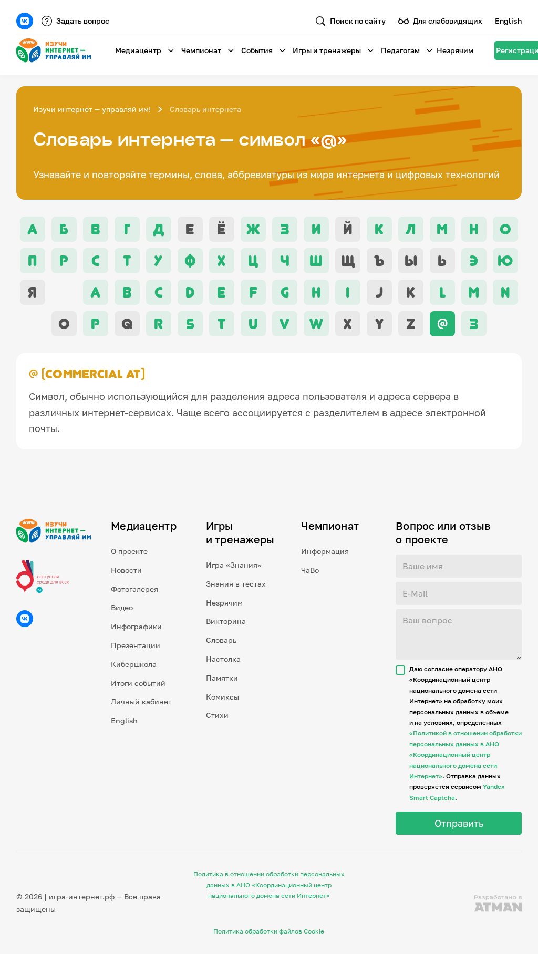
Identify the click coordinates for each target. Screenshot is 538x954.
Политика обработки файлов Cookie (268, 931)
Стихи (217, 715)
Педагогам (400, 50)
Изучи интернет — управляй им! (92, 109)
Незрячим (455, 50)
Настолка (223, 658)
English (508, 20)
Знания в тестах (236, 583)
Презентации (135, 645)
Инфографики (136, 626)
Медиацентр (138, 50)
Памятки (222, 677)
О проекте (129, 551)
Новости (126, 570)
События (257, 50)
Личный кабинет (141, 701)
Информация (325, 551)
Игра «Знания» (234, 564)
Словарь (221, 639)
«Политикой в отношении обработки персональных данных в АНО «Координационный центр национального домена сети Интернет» (465, 754)
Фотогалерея (134, 588)
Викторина (226, 621)
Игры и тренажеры (327, 50)
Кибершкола (134, 664)
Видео (122, 607)
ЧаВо (310, 570)
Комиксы (222, 696)
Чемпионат (201, 50)
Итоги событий (138, 683)
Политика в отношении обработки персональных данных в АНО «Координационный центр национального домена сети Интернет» (269, 884)
